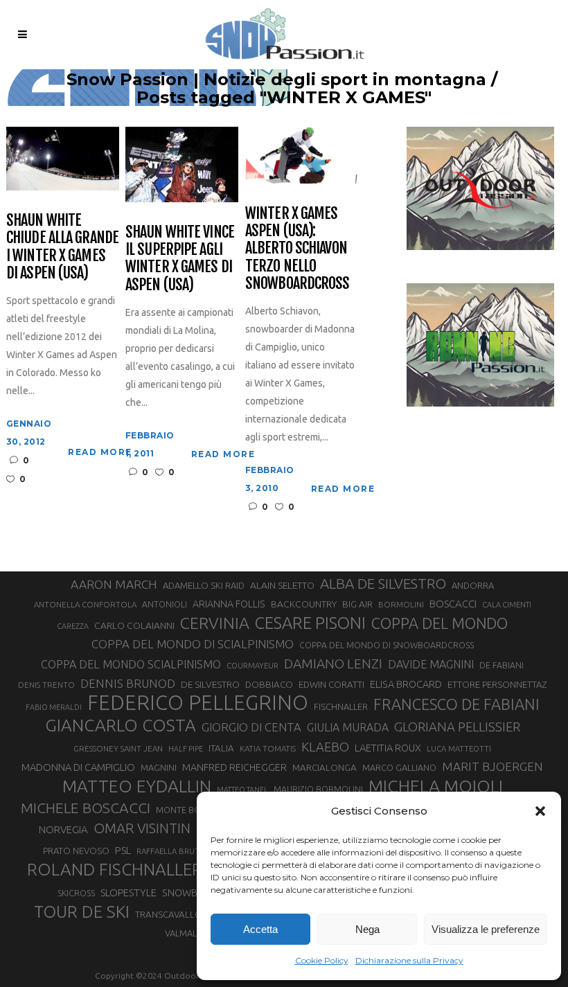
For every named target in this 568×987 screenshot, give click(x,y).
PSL (123, 850)
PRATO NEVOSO (76, 850)
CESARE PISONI (310, 623)
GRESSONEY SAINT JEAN (118, 748)
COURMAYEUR (252, 665)
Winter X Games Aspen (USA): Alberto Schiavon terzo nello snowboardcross (297, 248)
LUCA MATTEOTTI (459, 749)
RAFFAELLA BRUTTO (173, 851)
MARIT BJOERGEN (492, 766)
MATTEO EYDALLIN (136, 786)
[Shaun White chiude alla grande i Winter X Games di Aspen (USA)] (62, 157)
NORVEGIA (63, 829)
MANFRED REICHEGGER (234, 767)
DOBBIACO (269, 684)
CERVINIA (214, 623)
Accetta (260, 929)
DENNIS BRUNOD (127, 683)
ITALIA (221, 748)
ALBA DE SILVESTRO (383, 584)
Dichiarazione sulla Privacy (409, 960)
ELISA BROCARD (406, 684)
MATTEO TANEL (242, 789)
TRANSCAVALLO (168, 914)
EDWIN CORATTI (331, 684)
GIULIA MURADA (348, 727)
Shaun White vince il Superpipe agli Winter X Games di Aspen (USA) (179, 258)
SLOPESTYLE (128, 892)
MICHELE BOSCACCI (85, 807)
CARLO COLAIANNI (134, 625)
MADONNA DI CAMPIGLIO (78, 767)
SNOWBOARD (193, 892)
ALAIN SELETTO (282, 585)
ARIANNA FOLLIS (229, 604)
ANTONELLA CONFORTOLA (85, 604)
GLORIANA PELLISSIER (457, 726)
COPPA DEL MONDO (439, 623)
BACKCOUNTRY (304, 604)
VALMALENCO (192, 933)
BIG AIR (357, 604)
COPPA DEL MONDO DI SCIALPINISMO (192, 643)
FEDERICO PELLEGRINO (197, 703)
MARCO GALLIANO (399, 767)
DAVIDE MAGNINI (431, 664)
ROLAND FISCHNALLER (114, 869)
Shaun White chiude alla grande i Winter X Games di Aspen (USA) (62, 246)
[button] (540, 811)
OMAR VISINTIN (142, 828)
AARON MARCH (114, 584)
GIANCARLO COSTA (120, 725)
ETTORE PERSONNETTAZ (497, 684)
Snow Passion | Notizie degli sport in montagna (276, 79)
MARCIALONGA (324, 768)
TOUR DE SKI (82, 911)
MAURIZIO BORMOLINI (318, 789)
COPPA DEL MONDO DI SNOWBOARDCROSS (386, 645)
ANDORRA (473, 585)
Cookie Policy (321, 960)
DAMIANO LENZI (333, 663)
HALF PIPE (185, 749)
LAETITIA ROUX (388, 748)
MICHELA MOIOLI (436, 786)
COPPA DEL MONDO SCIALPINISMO (131, 664)
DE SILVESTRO (210, 684)
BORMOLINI (401, 604)
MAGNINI (159, 767)
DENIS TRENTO (46, 684)
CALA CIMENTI (506, 605)
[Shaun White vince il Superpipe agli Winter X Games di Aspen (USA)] (181, 163)
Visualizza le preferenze (486, 929)
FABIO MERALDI (54, 707)
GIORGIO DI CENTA (251, 726)
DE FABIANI (501, 665)
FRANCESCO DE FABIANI (456, 704)
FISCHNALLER (341, 706)
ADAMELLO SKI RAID (204, 585)
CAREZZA (73, 626)
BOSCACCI (453, 604)
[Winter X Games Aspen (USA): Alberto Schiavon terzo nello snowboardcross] (301, 154)
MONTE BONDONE (193, 810)
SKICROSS (76, 893)
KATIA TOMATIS (268, 748)
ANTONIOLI (164, 604)
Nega (367, 929)
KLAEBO (325, 747)
